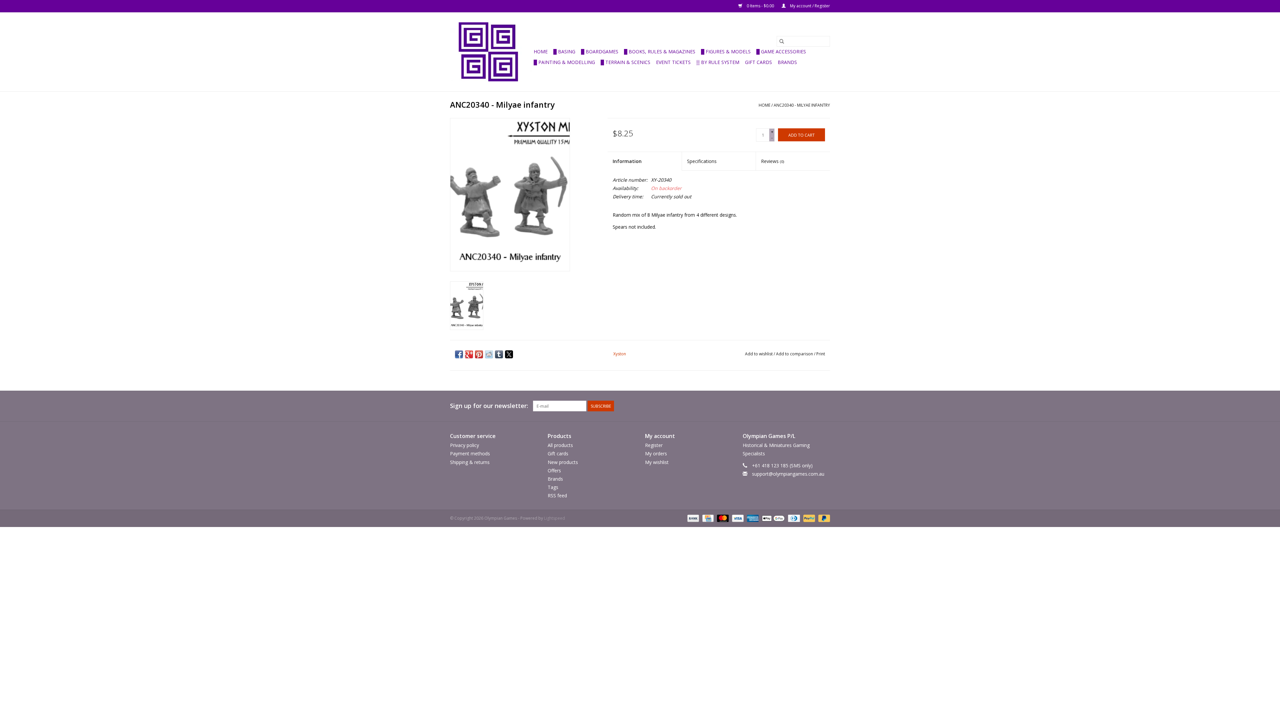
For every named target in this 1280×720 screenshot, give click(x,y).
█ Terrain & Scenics (625, 62)
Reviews (772, 161)
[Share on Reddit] (489, 354)
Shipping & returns (470, 462)
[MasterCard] (722, 518)
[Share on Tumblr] (499, 354)
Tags (553, 487)
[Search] (782, 41)
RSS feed (557, 495)
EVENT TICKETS (673, 62)
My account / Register (809, 6)
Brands (787, 62)
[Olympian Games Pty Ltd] (491, 51)
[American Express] (752, 518)
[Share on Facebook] (459, 354)
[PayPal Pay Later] (823, 518)
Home (541, 51)
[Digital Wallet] (772, 518)
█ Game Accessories (781, 51)
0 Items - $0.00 (760, 6)
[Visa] (737, 518)
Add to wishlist (759, 354)
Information (627, 161)
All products (560, 445)
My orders (656, 453)
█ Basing (564, 51)
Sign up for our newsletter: (489, 405)
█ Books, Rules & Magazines (659, 51)
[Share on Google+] (469, 354)
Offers (554, 470)
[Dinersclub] (793, 518)
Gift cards (758, 62)
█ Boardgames (599, 51)
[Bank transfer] (692, 518)
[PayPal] (808, 518)
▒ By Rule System (717, 62)
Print (820, 354)
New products (563, 462)
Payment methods (470, 453)
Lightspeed (554, 518)
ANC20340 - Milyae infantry (802, 105)
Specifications (702, 161)
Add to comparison (795, 354)
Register (654, 445)
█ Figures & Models (726, 51)
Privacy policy (464, 445)
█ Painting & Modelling (564, 62)
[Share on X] (509, 354)
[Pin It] (479, 354)
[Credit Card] (707, 518)
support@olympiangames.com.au (788, 474)
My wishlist (657, 462)
